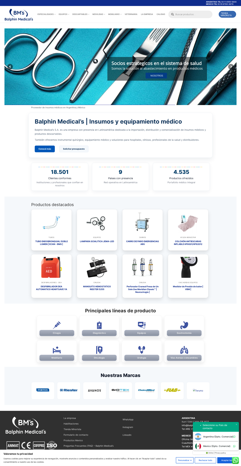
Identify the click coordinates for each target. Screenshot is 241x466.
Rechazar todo (205, 460)
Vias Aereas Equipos (188, 283)
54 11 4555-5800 (229, 2)
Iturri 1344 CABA (190, 421)
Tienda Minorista (226, 14)
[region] (120, 458)
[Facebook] (7, 3)
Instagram (128, 427)
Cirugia (97, 283)
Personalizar (183, 460)
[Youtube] (11, 3)
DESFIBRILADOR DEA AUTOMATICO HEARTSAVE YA (51, 288)
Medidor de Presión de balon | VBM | (188, 288)
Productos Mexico (73, 440)
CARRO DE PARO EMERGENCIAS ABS (142, 242)
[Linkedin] (19, 3)
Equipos (97, 237)
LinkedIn (127, 435)
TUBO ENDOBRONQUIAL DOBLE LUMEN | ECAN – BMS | (51, 242)
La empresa (70, 418)
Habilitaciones (71, 423)
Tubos (51, 237)
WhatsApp (128, 419)
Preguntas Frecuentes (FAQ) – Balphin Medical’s (89, 445)
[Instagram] (16, 3)
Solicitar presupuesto (74, 149)
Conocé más (44, 149)
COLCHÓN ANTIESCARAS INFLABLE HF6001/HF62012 (188, 242)
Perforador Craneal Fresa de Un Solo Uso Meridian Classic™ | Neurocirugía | (143, 289)
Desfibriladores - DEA (51, 283)
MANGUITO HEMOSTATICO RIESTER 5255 (97, 288)
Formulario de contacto (76, 434)
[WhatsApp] (23, 3)
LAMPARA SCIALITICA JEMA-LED (97, 241)
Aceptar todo (227, 460)
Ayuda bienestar (188, 237)
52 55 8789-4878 (225, 4)
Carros (142, 237)
